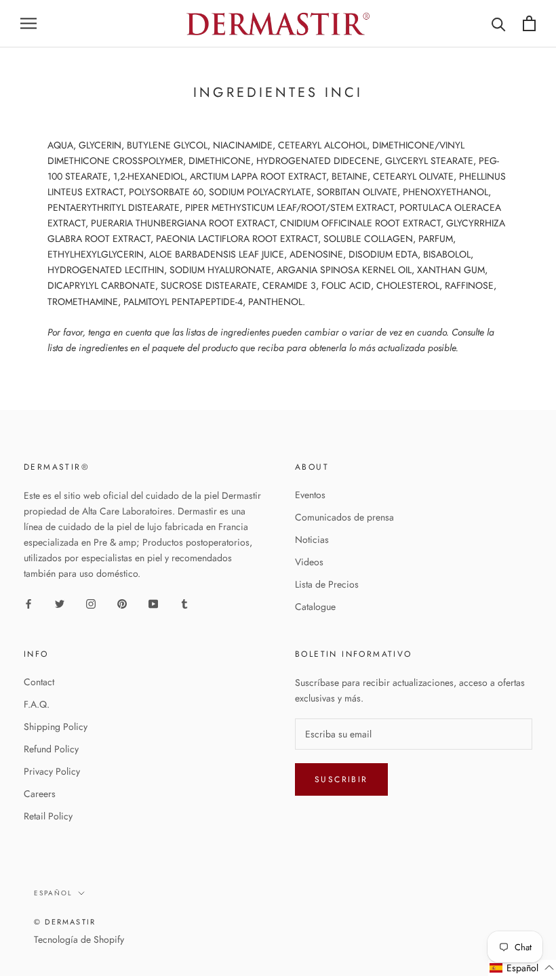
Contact (39, 682)
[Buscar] (499, 23)
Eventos (310, 495)
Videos (309, 562)
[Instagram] (91, 603)
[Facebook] (28, 603)
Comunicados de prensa (344, 517)
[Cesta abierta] (529, 23)
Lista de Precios (327, 584)
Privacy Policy (52, 771)
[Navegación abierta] (28, 23)
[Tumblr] (184, 603)
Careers (40, 793)
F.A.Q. (36, 704)
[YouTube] (153, 603)
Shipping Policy (55, 726)
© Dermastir (65, 921)
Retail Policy (48, 816)
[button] (522, 968)
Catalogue (315, 606)
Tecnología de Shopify (79, 939)
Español (53, 893)
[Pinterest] (122, 603)
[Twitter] (59, 603)
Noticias (312, 539)
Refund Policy (51, 749)
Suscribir (341, 779)
